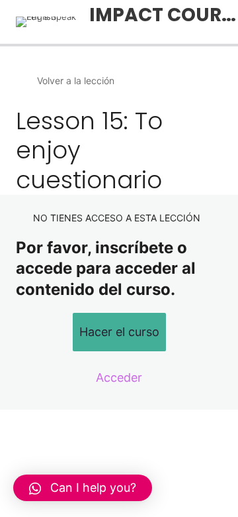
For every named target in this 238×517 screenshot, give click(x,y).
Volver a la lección (75, 80)
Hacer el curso (119, 332)
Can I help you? (93, 487)
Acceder (119, 377)
